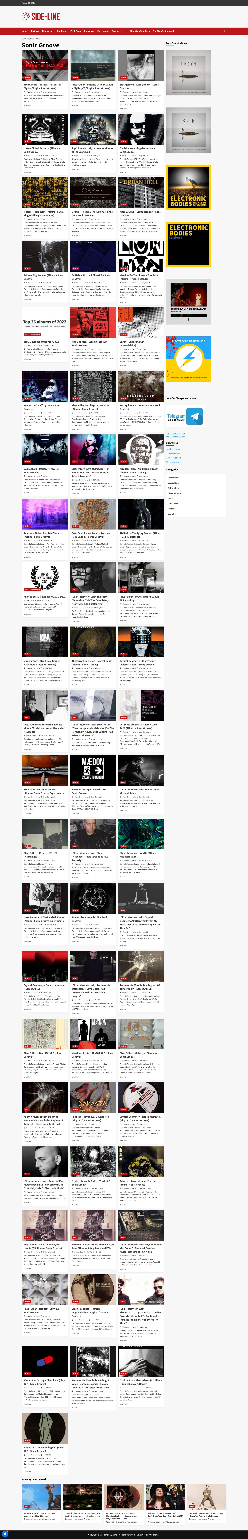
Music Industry (174, 493)
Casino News (173, 477)
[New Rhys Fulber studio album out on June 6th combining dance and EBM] (93, 1225)
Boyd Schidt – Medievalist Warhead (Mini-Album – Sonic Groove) (91, 535)
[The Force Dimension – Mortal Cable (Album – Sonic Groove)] (93, 642)
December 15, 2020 (49, 860)
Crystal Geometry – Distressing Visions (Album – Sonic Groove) (137, 662)
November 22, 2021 (97, 668)
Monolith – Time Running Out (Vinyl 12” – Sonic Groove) (44, 1449)
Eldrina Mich (30, 600)
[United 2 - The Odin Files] (188, 130)
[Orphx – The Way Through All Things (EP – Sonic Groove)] (93, 192)
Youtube (172, 514)
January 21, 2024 (48, 156)
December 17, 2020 (145, 797)
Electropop (103, 31)
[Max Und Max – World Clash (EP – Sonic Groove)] (93, 322)
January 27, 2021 (96, 739)
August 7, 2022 (47, 413)
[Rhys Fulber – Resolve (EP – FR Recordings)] (45, 834)
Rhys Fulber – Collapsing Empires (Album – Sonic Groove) (90, 407)
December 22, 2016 (97, 1391)
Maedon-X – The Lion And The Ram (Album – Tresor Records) (139, 277)
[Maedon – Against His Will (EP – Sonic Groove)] (93, 1034)
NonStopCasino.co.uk (164, 31)
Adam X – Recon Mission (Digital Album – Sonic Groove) (138, 1183)
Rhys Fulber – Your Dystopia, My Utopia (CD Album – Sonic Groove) (43, 1246)
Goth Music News (173, 458)
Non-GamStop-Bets (140, 31)
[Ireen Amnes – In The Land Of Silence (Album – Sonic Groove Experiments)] (45, 898)
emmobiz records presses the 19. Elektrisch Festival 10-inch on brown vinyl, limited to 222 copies (122, 1516)
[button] (224, 31)
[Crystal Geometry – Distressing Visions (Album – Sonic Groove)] (141, 642)
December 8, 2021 (144, 604)
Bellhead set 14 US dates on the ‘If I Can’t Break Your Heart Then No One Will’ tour (165, 1516)
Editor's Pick (35, 335)
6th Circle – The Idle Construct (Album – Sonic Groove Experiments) (44, 791)
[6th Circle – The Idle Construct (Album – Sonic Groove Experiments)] (45, 770)
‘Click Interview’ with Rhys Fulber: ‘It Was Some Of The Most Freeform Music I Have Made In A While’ (141, 1248)
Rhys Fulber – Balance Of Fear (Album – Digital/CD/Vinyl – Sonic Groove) (93, 86)
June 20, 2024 (143, 92)
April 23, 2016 (47, 1455)
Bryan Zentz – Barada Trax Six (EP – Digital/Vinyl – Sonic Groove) (43, 86)
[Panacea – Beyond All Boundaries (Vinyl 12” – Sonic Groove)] (93, 1097)
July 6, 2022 (95, 413)
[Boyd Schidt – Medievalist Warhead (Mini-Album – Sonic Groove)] (93, 514)
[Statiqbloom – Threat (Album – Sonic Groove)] (141, 386)
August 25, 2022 (96, 349)
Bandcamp (62, 31)
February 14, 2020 (96, 1061)
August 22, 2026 (49, 1519)
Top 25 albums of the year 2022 (41, 342)
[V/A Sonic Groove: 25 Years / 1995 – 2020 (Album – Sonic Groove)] (141, 705)
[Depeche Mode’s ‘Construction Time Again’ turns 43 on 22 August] (41, 1497)
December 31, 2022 (49, 346)
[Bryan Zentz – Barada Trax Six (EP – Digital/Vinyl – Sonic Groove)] (45, 65)
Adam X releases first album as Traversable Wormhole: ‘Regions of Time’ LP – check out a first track (43, 1120)
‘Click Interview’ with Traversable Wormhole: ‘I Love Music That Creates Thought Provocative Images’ (91, 990)
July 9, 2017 (47, 1316)
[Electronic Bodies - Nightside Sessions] (188, 187)
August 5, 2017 (143, 1256)
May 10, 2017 (95, 1320)
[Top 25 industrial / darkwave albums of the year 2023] (93, 129)
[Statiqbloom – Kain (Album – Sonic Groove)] (141, 65)
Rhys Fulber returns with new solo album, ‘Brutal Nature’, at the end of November (44, 728)
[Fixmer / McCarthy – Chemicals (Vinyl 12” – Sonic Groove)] (45, 1361)
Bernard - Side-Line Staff (33, 736)
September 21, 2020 (49, 925)
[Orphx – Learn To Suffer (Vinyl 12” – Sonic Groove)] (93, 1161)
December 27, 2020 (145, 732)
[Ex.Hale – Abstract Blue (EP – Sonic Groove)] (93, 256)
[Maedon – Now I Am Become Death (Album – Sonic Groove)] (141, 449)
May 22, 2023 (143, 219)
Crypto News (173, 483)
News (24, 31)
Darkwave (89, 31)
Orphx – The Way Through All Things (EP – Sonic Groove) (92, 213)
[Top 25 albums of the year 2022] (45, 322)
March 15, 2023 (95, 283)
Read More (27, 106)
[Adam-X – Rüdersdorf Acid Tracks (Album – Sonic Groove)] (45, 514)
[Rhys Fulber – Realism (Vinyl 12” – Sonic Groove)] (45, 1289)
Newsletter (47, 31)
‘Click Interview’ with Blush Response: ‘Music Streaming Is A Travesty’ (90, 856)
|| (126, 31)
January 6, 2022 (144, 541)
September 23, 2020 (145, 860)
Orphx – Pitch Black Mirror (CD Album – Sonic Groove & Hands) (141, 1382)
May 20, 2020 (47, 993)
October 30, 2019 (49, 1128)
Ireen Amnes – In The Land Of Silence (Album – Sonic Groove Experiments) (44, 919)
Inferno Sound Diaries (33, 92)
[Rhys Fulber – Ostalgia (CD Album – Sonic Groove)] (141, 1034)
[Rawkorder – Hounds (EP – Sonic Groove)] (93, 898)
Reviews (34, 31)
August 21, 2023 (48, 219)
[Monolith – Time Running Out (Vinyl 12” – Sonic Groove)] (45, 1428)
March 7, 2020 (95, 1000)
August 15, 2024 (96, 92)
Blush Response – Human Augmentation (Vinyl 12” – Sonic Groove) (90, 1312)
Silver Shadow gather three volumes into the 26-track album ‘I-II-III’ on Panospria (82, 1514)
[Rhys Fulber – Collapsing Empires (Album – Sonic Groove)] (93, 386)
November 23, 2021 (49, 668)
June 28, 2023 (95, 219)
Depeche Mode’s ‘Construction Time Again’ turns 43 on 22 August (39, 1514)
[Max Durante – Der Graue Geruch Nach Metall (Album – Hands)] (45, 642)
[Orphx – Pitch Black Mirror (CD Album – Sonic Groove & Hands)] (141, 1361)
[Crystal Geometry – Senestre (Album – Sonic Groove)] (45, 966)
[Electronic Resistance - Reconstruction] (188, 302)
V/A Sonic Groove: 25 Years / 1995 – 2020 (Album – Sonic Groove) (139, 726)
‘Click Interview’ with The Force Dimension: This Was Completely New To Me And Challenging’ (90, 600)
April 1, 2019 (95, 1124)
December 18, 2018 (145, 1188)
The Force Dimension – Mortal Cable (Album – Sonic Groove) (92, 662)
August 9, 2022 (143, 349)
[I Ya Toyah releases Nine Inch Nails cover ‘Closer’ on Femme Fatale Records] (206, 1497)
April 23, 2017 (143, 1327)
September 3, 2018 (49, 1252)
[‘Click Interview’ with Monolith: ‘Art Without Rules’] (141, 770)
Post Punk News (173, 449)
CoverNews (142, 1534)
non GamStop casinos (175, 433)
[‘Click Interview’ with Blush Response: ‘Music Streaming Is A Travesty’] (93, 834)
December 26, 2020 (49, 797)
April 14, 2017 (47, 1388)
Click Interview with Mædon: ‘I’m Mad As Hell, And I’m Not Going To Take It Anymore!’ (90, 472)
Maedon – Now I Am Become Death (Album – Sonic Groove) (139, 470)
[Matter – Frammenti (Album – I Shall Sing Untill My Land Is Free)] (45, 192)
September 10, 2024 (49, 92)
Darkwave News (173, 453)
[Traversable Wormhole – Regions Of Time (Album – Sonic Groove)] (141, 966)
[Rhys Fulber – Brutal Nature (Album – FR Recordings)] (141, 577)
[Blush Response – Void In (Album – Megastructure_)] (141, 834)
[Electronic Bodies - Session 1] (188, 244)
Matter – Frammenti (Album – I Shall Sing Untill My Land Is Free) (44, 213)
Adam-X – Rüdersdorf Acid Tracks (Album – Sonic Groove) (42, 535)
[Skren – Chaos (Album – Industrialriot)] (141, 322)
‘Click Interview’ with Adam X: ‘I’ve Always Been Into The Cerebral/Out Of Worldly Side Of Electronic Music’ (44, 1184)
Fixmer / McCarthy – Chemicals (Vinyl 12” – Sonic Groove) (44, 1382)
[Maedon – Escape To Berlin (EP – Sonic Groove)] (93, 770)
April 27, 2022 (95, 480)
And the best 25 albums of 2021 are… (45, 597)
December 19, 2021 (97, 608)
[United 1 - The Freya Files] (188, 72)
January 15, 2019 (48, 1192)
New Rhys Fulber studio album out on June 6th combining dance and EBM (93, 1246)
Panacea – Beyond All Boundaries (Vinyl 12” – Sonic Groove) (90, 1118)
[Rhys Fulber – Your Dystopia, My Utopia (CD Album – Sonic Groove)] (45, 1225)
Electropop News (173, 462)
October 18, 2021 (49, 736)
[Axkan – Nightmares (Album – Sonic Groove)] (45, 256)
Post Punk (75, 31)
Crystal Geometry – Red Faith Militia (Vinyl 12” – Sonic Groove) (140, 1118)
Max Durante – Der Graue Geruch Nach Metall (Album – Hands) (42, 662)
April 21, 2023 (47, 283)
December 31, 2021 (43, 600)
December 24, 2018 (97, 1188)
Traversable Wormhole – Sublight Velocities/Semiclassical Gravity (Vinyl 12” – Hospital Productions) (91, 1384)
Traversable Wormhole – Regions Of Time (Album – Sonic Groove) (140, 987)
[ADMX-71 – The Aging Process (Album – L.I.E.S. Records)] (141, 514)
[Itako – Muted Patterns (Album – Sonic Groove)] (45, 129)
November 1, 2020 (97, 864)
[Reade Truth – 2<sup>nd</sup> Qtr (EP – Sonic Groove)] (45, 386)
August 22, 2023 (144, 156)
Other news (173, 503)
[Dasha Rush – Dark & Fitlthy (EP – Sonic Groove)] (45, 449)
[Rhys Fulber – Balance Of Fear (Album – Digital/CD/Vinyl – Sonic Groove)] (93, 65)
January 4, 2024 (96, 156)
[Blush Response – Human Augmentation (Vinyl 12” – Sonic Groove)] (93, 1289)
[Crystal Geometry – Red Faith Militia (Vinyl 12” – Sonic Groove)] (141, 1097)
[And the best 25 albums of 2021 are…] (45, 577)
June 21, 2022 (143, 413)
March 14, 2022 (144, 476)
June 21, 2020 (143, 932)
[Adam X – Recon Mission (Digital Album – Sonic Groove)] (141, 1161)
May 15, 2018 (96, 1252)
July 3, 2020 (95, 925)
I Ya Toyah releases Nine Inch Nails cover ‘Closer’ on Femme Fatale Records (206, 1514)
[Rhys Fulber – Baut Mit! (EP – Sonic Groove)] (45, 1034)
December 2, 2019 (144, 1061)
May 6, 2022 (46, 476)
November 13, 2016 (145, 1388)
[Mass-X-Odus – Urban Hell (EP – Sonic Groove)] (141, 192)
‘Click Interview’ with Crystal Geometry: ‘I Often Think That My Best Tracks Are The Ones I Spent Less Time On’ (141, 923)
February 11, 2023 (144, 283)
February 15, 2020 (144, 993)
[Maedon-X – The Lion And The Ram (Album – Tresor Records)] (141, 256)
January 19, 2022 (96, 541)
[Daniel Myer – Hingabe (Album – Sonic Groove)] (141, 129)
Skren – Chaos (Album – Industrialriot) (133, 343)
